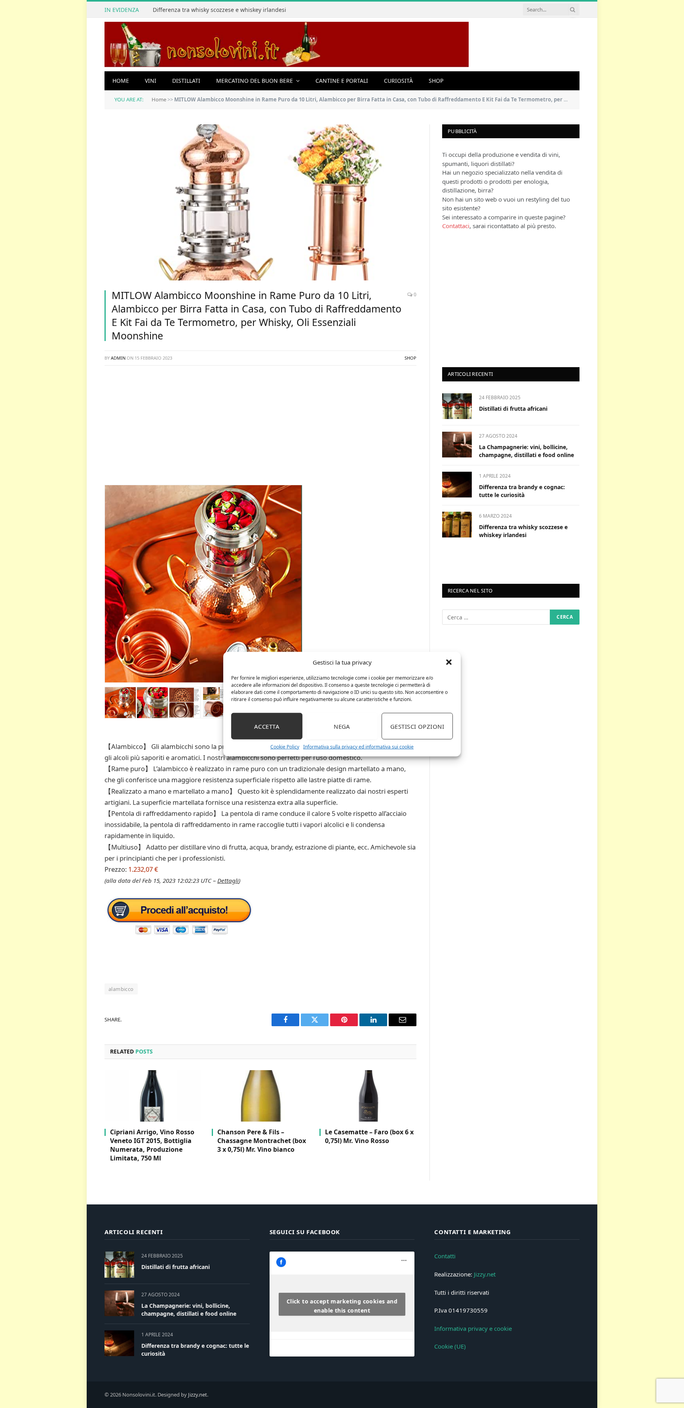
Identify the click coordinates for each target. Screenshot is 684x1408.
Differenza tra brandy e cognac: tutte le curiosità (522, 491)
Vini (150, 80)
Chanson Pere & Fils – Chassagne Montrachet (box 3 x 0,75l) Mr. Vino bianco (261, 1141)
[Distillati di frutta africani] (457, 406)
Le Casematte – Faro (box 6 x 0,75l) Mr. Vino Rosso (369, 1136)
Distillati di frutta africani (513, 408)
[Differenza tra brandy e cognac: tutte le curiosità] (457, 484)
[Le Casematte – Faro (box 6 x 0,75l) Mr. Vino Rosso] (367, 1096)
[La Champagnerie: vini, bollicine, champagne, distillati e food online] (457, 444)
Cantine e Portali (341, 80)
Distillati (186, 80)
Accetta (266, 726)
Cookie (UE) (450, 1346)
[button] (449, 662)
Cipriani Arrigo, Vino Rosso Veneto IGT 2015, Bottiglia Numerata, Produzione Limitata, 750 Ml (152, 1145)
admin (118, 358)
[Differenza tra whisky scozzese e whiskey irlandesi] (457, 524)
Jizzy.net (485, 1274)
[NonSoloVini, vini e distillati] (286, 44)
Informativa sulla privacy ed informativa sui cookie (358, 746)
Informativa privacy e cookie (473, 1328)
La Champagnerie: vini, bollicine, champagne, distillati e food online (526, 451)
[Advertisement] (260, 429)
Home (120, 80)
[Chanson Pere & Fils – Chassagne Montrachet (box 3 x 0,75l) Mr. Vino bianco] (260, 1096)
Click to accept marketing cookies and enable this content (342, 1305)
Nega (342, 726)
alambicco (121, 989)
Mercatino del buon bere (254, 80)
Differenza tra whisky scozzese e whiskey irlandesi (219, 9)
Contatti (445, 1256)
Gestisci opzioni (417, 726)
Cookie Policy (284, 746)
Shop (436, 80)
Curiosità (398, 80)
